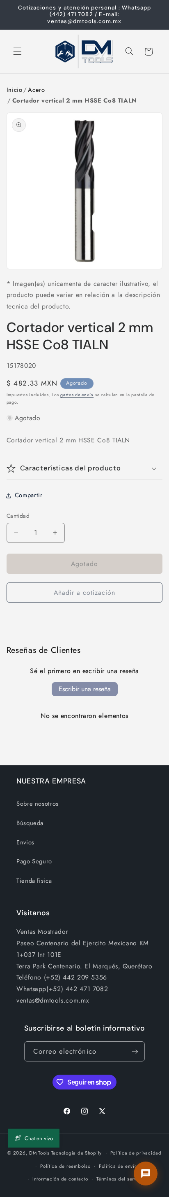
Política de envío (118, 1166)
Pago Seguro (34, 861)
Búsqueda (29, 823)
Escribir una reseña (85, 689)
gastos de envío (77, 395)
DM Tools (39, 1153)
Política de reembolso (65, 1166)
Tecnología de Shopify (76, 1153)
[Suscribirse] (135, 1051)
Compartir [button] (29, 495)
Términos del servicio (120, 1179)
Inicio (15, 89)
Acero (36, 89)
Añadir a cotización (85, 592)
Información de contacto (60, 1179)
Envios (25, 842)
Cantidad (18, 516)
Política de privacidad (136, 1153)
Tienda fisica (34, 880)
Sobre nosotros (37, 803)
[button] (17, 51)
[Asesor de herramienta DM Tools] (146, 1173)
